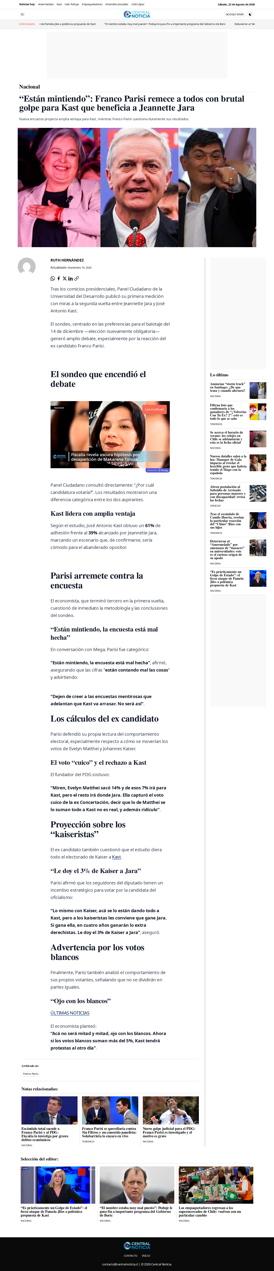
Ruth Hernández (67, 260)
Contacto (130, 1255)
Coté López (137, 4)
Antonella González (116, 4)
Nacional (29, 86)
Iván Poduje (72, 4)
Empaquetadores (92, 4)
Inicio (146, 1255)
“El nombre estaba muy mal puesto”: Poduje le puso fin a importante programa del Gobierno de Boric (114, 24)
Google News (235, 14)
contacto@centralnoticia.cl (120, 1264)
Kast (59, 4)
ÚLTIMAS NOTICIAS (70, 1013)
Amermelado (46, 4)
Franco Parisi (30, 1073)
